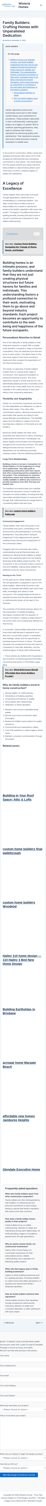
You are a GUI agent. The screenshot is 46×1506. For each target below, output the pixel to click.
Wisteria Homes (24, 5)
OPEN (37, 234)
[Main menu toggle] (41, 5)
